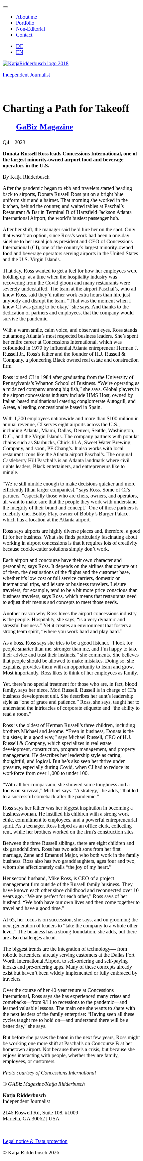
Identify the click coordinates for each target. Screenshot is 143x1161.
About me (26, 17)
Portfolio (25, 23)
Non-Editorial (30, 29)
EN (19, 52)
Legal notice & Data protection (35, 1141)
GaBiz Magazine (44, 126)
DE (19, 46)
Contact (24, 35)
